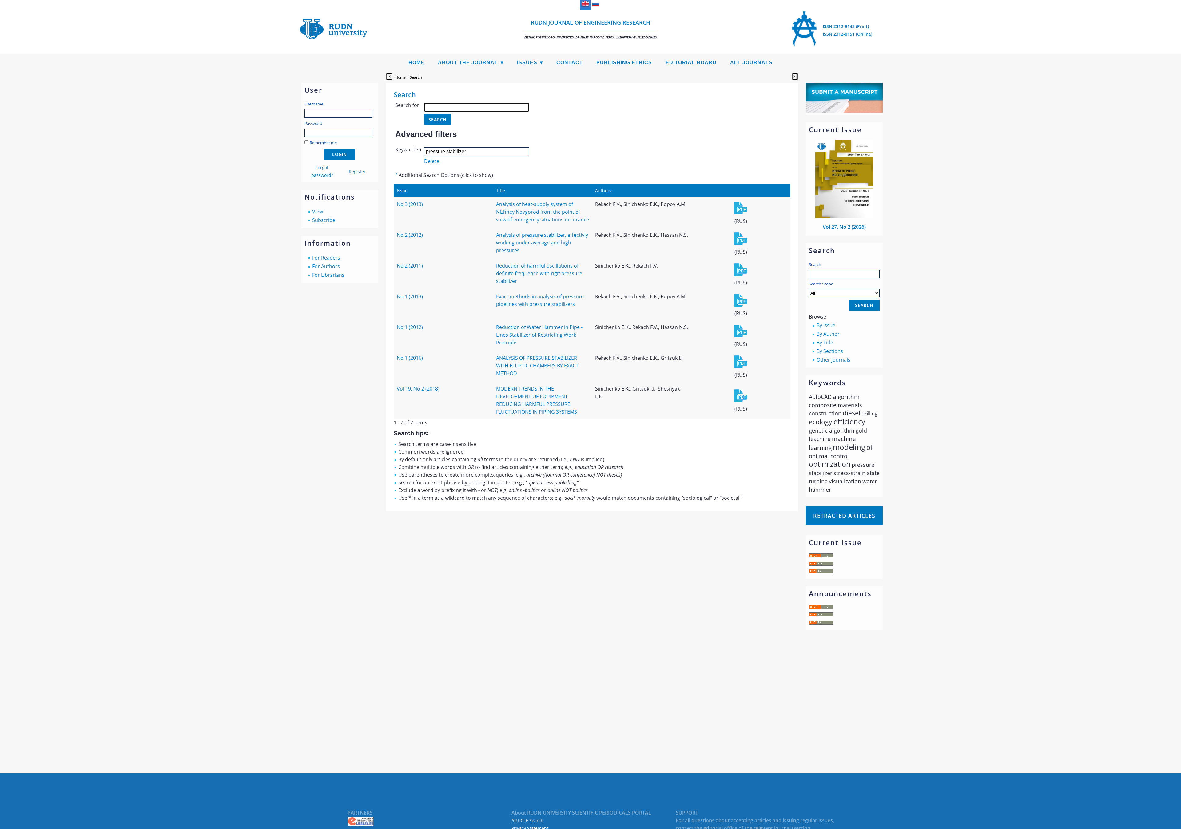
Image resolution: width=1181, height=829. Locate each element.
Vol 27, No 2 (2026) (844, 227)
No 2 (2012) (410, 235)
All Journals (751, 62)
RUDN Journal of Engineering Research (591, 29)
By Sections (830, 351)
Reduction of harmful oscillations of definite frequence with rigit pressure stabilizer (539, 273)
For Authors (326, 266)
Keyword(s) (408, 149)
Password (313, 123)
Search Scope (821, 284)
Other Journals (833, 359)
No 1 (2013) (410, 296)
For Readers (326, 257)
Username (313, 104)
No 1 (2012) (410, 327)
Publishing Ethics (624, 62)
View (317, 211)
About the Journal (468, 62)
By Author (828, 334)
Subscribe (323, 220)
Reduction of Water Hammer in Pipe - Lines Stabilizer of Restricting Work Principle (539, 335)
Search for (407, 105)
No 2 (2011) (410, 265)
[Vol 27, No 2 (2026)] (844, 216)
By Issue (826, 325)
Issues (527, 62)
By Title (825, 342)
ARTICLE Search (527, 820)
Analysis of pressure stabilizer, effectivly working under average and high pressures (542, 243)
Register (357, 171)
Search (815, 264)
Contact (569, 62)
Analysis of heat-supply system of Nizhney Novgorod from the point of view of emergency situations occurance (542, 212)
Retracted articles (844, 515)
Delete (431, 161)
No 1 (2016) (410, 358)
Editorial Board (691, 62)
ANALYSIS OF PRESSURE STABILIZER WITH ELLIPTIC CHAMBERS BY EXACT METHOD (537, 366)
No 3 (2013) (410, 204)
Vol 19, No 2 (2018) (418, 388)
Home (416, 62)
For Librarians (328, 275)
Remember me (323, 142)
